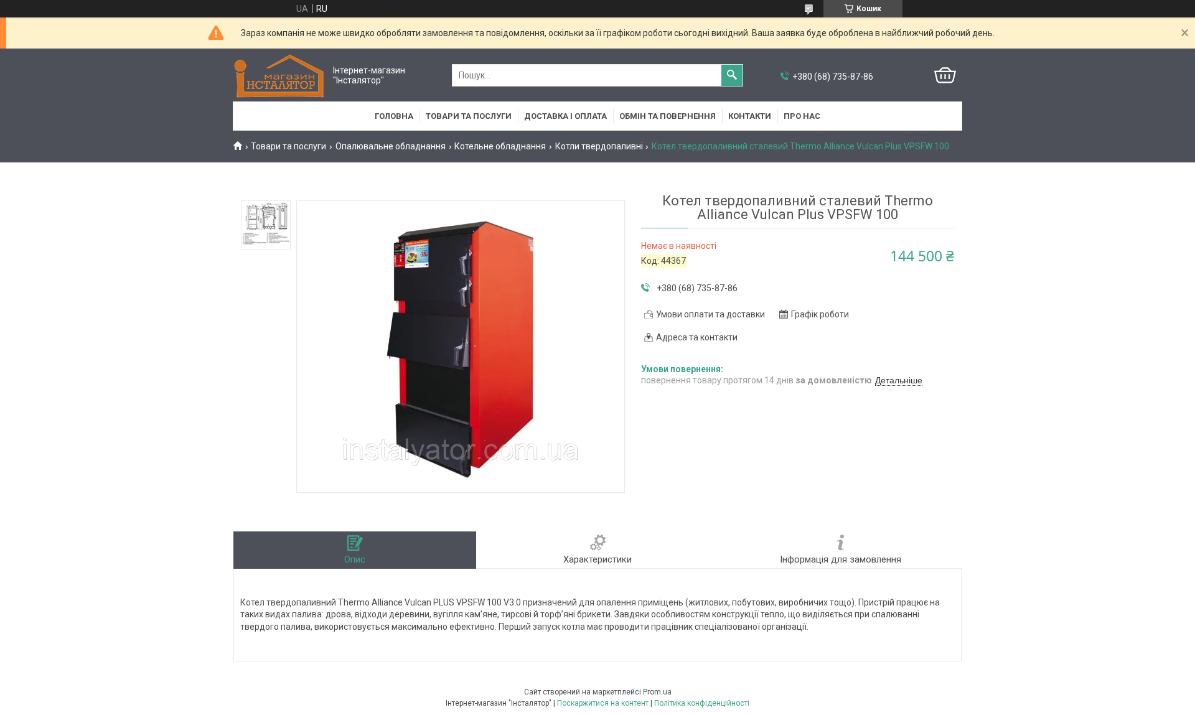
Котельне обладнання (500, 146)
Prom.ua (657, 692)
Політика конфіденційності (701, 703)
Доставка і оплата (565, 116)
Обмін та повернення (667, 116)
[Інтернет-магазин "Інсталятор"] (280, 75)
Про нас (802, 116)
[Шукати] (732, 75)
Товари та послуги (469, 116)
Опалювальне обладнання (390, 146)
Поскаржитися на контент (603, 703)
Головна (394, 116)
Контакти (749, 116)
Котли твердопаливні (599, 146)
